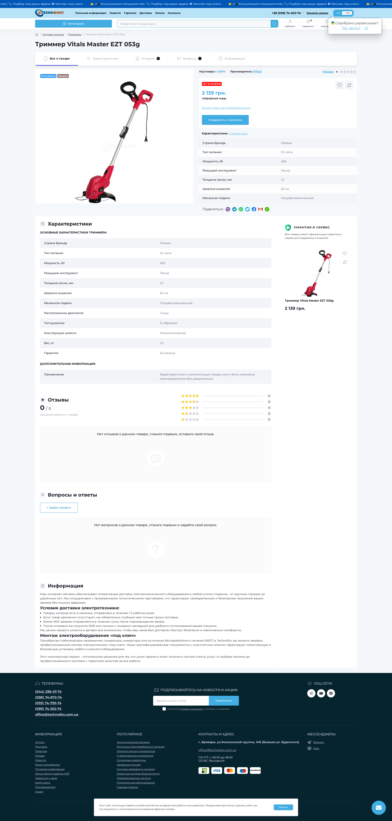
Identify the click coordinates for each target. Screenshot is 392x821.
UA (338, 12)
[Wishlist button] (339, 85)
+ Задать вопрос (59, 507)
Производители (45, 787)
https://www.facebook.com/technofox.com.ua (331, 693)
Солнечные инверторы (131, 760)
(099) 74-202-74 (48, 709)
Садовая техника (53, 34)
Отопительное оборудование (136, 782)
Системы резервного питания (136, 769)
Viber (316, 748)
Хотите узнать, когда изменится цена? (226, 107)
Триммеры (74, 34)
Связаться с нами (46, 778)
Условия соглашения (191, 709)
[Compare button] (349, 85)
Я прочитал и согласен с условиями (198, 709)
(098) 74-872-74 (48, 697)
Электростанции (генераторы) (136, 751)
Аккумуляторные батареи (133, 742)
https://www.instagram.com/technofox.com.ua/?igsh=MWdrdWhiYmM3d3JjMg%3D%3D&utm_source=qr (311, 693)
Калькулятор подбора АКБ (52, 773)
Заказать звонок (317, 12)
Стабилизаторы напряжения (135, 755)
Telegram (318, 742)
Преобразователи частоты (134, 778)
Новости (115, 12)
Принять (283, 807)
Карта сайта (42, 782)
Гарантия (130, 12)
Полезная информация (90, 12)
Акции (39, 791)
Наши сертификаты (47, 764)
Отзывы (40, 755)
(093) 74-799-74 (48, 703)
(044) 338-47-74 (48, 692)
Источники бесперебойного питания (140, 746)
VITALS (257, 71)
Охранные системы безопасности (138, 773)
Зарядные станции (129, 764)
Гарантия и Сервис (312, 227)
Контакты (174, 12)
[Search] (274, 23)
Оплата (160, 12)
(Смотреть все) (238, 133)
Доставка (146, 12)
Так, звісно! (351, 28)
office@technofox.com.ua (56, 714)
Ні (366, 28)
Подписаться (223, 700)
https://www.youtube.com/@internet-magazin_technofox (321, 693)
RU (348, 12)
